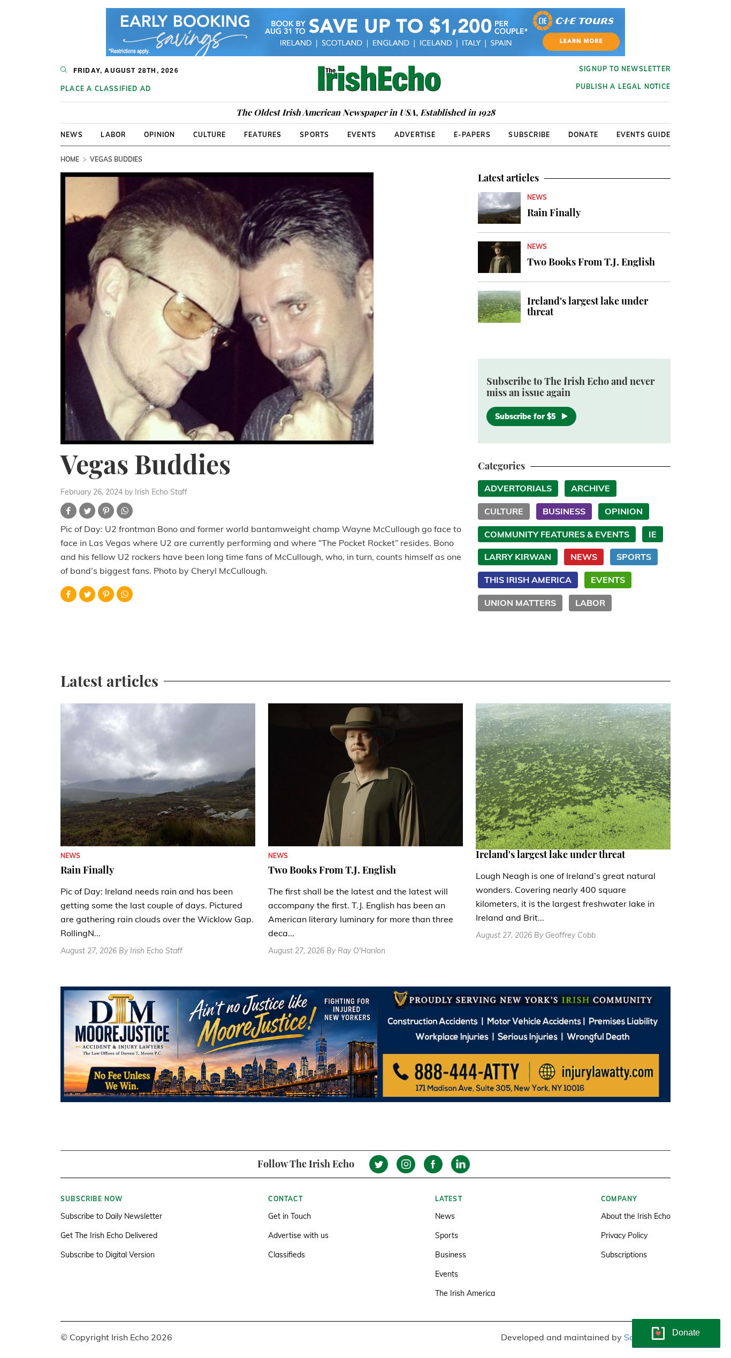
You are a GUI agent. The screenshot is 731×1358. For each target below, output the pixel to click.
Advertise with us (298, 1235)
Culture (209, 135)
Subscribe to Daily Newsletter (111, 1216)
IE (653, 534)
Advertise (415, 135)
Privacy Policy (624, 1235)
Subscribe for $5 (525, 416)
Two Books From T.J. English (591, 261)
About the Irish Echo (636, 1216)
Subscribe (529, 135)
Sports (314, 135)
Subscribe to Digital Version (107, 1255)
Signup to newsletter (625, 69)
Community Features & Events (556, 534)
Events (361, 135)
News (71, 135)
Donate (583, 135)
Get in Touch (289, 1216)
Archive (590, 488)
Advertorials (518, 488)
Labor (113, 135)
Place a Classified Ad (105, 89)
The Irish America (465, 1293)
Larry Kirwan (517, 556)
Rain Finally (554, 212)
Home (69, 159)
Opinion (159, 135)
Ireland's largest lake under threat (587, 306)
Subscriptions (624, 1255)
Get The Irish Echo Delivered (108, 1235)
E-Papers (472, 135)
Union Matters (520, 602)
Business (564, 511)
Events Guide (643, 135)
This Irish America (528, 579)
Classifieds (286, 1255)
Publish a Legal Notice (623, 86)
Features (263, 135)
